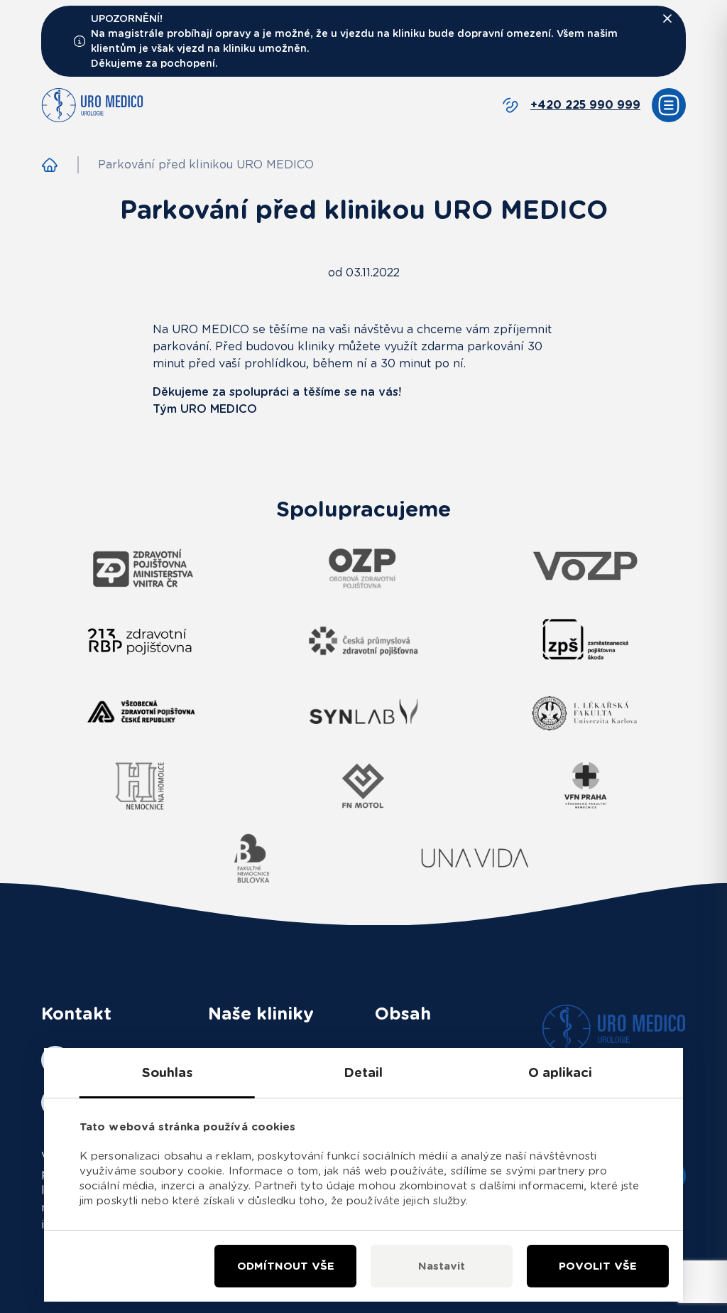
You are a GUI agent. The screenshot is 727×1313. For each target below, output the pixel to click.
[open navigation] (669, 105)
